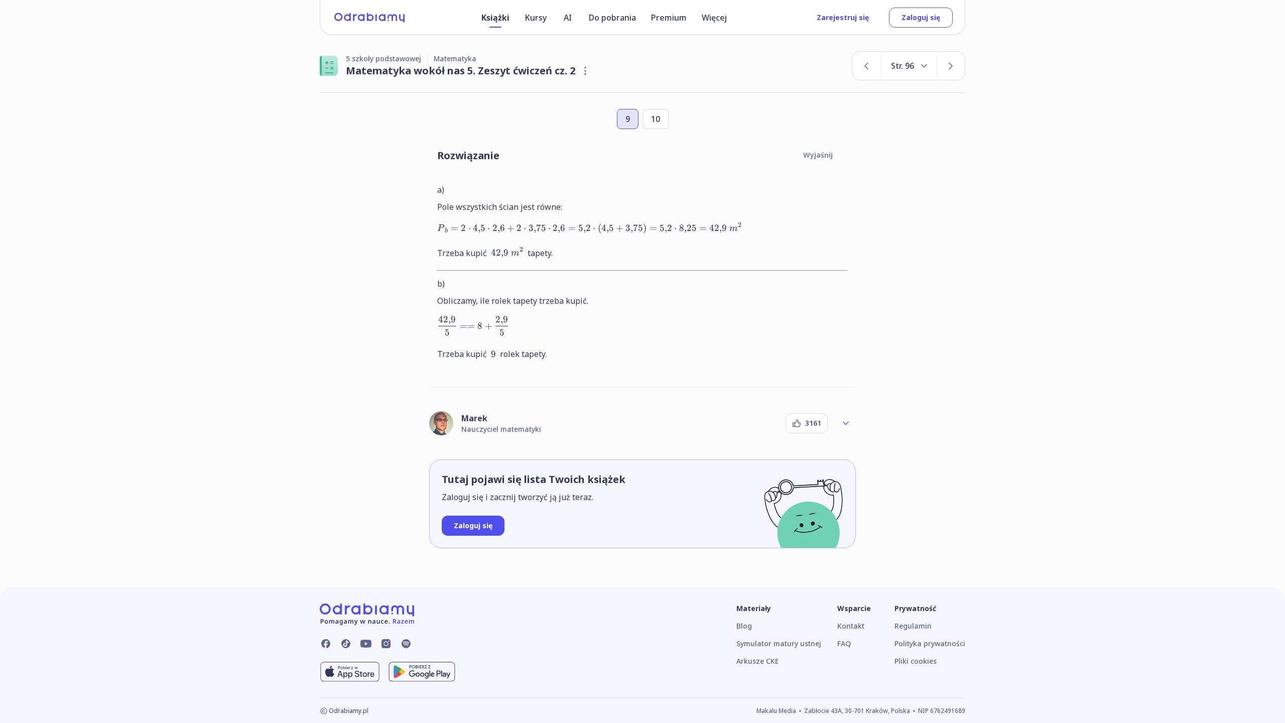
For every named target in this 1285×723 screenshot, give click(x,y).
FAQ (844, 643)
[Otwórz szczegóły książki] (585, 71)
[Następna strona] (951, 66)
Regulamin (913, 626)
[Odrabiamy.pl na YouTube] (366, 644)
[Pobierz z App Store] (350, 672)
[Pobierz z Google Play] (422, 672)
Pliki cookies (915, 661)
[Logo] (369, 18)
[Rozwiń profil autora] (846, 423)
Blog (744, 626)
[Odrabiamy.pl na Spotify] (406, 644)
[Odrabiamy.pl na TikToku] (346, 644)
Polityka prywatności (929, 643)
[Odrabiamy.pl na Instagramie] (386, 644)
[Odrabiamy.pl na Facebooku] (326, 644)
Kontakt (850, 626)
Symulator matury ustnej (778, 643)
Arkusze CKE (757, 661)
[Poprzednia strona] (866, 66)
